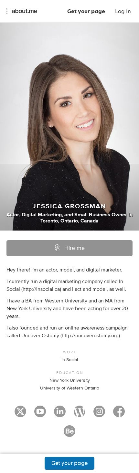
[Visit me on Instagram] (99, 414)
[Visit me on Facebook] (119, 414)
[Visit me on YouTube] (40, 414)
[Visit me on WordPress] (79, 414)
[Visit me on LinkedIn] (60, 414)
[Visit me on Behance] (69, 434)
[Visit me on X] (20, 414)
